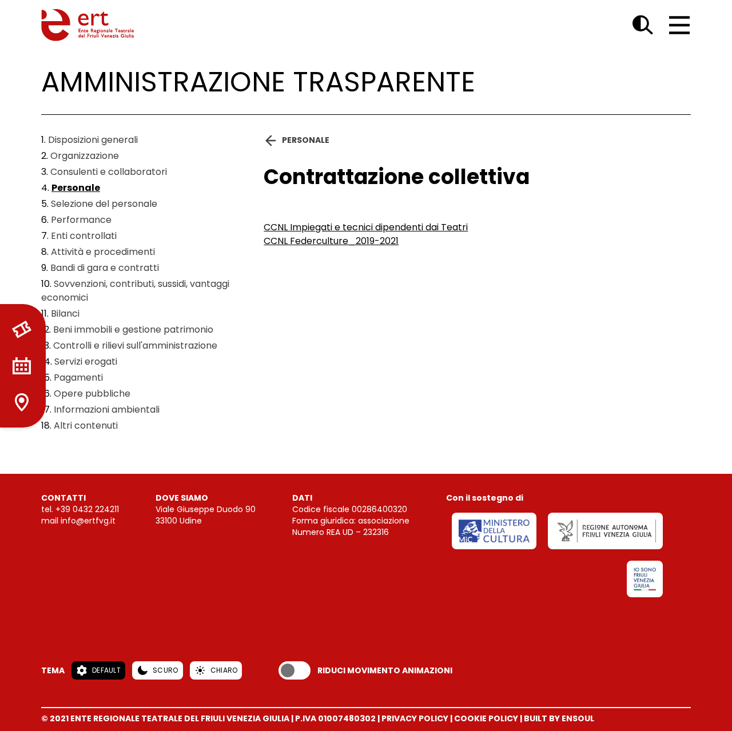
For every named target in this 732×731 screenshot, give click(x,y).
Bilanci (65, 313)
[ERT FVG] (87, 25)
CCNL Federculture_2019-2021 (331, 240)
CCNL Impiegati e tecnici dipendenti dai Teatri (366, 227)
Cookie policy (486, 718)
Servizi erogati (85, 361)
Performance (81, 219)
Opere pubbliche (92, 393)
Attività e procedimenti (103, 251)
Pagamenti (78, 377)
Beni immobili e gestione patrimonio (133, 329)
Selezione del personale (104, 203)
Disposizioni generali (93, 139)
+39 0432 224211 (87, 509)
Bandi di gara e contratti (104, 267)
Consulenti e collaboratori (108, 171)
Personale (75, 187)
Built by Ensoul (559, 718)
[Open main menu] (679, 25)
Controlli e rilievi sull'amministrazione (135, 345)
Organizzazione (84, 155)
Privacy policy (414, 718)
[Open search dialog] (642, 25)
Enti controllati (84, 235)
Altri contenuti (86, 425)
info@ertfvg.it (88, 520)
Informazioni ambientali (107, 409)
